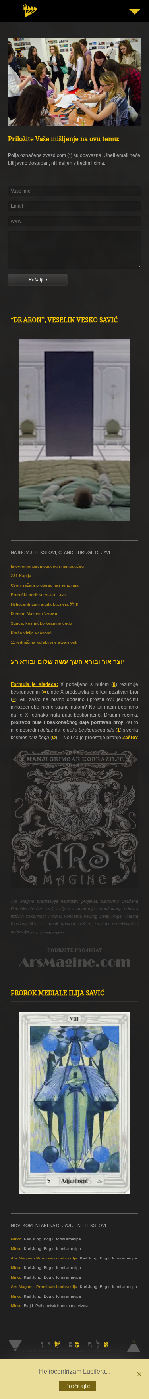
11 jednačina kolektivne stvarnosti (44, 642)
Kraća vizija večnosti (31, 633)
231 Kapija (21, 575)
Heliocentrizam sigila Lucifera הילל (45, 604)
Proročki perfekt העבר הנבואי (38, 594)
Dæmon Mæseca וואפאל (34, 614)
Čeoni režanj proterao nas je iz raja (45, 585)
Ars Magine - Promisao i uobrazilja (44, 1258)
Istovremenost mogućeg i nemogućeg (47, 566)
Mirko (16, 1239)
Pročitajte (77, 1385)
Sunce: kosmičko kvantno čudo (41, 623)
